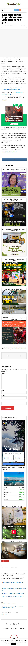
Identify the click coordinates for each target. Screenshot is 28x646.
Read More (19, 644)
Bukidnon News (21, 25)
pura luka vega (5, 349)
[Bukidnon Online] (14, 4)
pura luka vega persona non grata (15, 349)
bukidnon (8, 348)
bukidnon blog (12, 348)
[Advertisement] (14, 43)
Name (2, 390)
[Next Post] (20, 356)
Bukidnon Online (12, 25)
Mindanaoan (4, 606)
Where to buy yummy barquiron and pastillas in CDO (12, 596)
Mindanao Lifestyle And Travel (13, 582)
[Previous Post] (8, 356)
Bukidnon (14, 624)
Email (2, 395)
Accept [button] (13, 644)
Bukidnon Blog (12, 606)
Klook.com (4, 100)
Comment (3, 373)
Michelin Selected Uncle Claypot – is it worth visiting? (13, 593)
